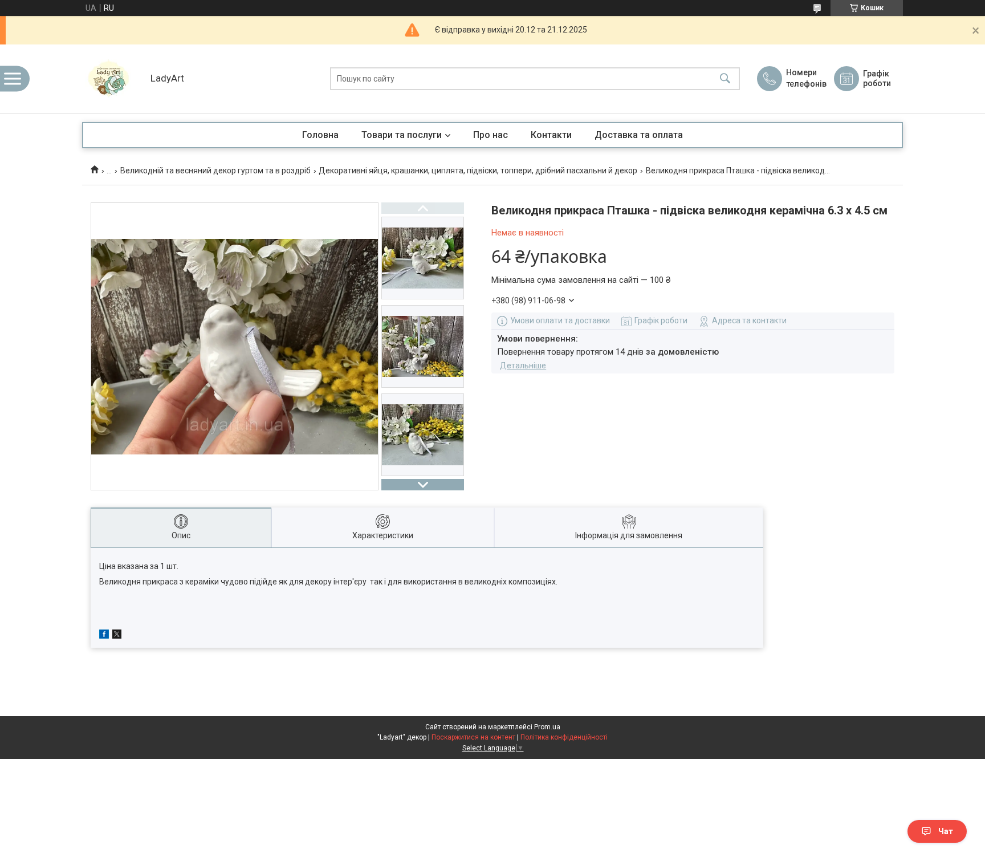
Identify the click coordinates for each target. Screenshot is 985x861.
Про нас (490, 134)
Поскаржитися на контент (473, 737)
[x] (116, 635)
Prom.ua (547, 727)
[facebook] (104, 635)
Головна (320, 134)
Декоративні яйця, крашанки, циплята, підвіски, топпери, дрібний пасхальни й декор (478, 170)
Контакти (551, 134)
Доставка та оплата (639, 134)
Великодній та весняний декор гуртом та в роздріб (215, 170)
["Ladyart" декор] (113, 78)
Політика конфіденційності (564, 737)
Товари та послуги (401, 134)
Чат (945, 831)
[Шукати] (725, 79)
